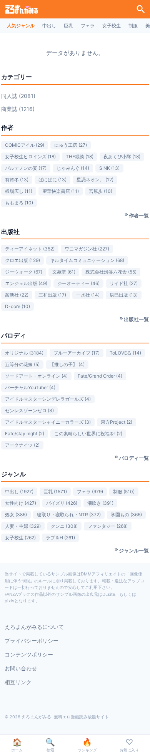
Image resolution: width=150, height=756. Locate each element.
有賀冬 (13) (16, 179)
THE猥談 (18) (79, 156)
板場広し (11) (18, 191)
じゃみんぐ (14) (73, 168)
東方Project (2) (116, 422)
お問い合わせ (21, 668)
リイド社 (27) (124, 283)
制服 (133, 25)
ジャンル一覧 (134, 550)
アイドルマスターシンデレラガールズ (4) (48, 399)
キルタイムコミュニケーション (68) (87, 260)
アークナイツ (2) (22, 445)
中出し (49, 25)
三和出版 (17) (52, 295)
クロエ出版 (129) (22, 260)
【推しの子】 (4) (67, 364)
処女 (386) (16, 514)
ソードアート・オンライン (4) (36, 376)
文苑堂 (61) (63, 272)
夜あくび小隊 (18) (121, 156)
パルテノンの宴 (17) (26, 168)
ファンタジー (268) (108, 526)
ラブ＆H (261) (60, 537)
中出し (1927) (19, 491)
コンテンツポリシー (29, 654)
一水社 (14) (88, 295)
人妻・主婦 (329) (23, 526)
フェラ (88, 25)
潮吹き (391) (100, 503)
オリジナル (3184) (24, 353)
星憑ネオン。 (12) (95, 179)
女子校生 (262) (20, 537)
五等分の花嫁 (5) (22, 364)
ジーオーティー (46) (78, 283)
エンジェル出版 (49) (26, 283)
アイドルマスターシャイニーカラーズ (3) (48, 422)
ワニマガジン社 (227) (87, 249)
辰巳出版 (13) (124, 295)
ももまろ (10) (19, 203)
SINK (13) (109, 168)
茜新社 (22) (16, 295)
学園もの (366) (126, 514)
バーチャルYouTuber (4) (30, 387)
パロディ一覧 (134, 458)
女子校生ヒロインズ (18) (30, 156)
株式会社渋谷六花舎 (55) (111, 272)
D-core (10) (17, 306)
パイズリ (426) (61, 503)
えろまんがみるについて (34, 626)
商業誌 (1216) (18, 109)
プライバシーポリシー (31, 640)
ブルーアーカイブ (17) (76, 353)
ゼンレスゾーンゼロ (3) (29, 410)
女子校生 (111, 25)
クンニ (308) (64, 526)
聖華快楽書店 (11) (60, 191)
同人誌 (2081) (18, 96)
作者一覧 (139, 215)
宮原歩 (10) (100, 191)
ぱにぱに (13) (52, 179)
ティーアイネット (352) (30, 249)
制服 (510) (124, 491)
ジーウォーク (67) (23, 272)
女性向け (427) (20, 503)
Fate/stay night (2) (24, 433)
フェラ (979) (90, 491)
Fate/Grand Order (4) (100, 376)
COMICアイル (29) (24, 145)
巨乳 (68, 25)
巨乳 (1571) (55, 491)
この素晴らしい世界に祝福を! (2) (88, 433)
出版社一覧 (136, 319)
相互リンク (18, 682)
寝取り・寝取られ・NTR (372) (69, 514)
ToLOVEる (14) (125, 353)
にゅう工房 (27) (70, 145)
